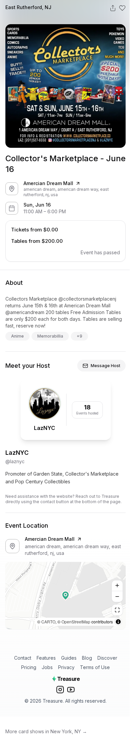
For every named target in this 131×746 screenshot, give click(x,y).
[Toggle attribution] (118, 622)
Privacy (66, 667)
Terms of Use (95, 667)
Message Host (105, 365)
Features (46, 658)
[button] (65, 595)
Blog (87, 658)
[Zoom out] (117, 596)
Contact (22, 658)
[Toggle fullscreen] (117, 610)
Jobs (47, 667)
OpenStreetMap (75, 621)
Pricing (28, 667)
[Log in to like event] (122, 8)
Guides (69, 658)
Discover (107, 658)
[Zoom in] (117, 585)
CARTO (48, 621)
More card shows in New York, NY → (46, 731)
